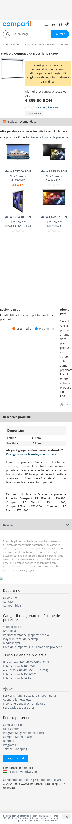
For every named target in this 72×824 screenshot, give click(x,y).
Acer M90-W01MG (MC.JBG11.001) (25, 670)
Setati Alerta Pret (69, 404)
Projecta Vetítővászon (23, 771)
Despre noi (10, 597)
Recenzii (8, 524)
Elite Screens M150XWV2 (19, 674)
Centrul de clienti (14, 725)
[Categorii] (46, 24)
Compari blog (12, 605)
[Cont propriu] (67, 24)
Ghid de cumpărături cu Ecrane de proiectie (32, 647)
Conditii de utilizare (48, 780)
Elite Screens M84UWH (18, 678)
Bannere (8, 741)
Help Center (11, 729)
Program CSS (11, 745)
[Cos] (60, 24)
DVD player (10, 631)
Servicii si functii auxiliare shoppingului (29, 695)
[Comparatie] (53, 24)
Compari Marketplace (17, 737)
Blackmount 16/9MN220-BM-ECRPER (27, 662)
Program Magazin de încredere (24, 733)
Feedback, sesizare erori (19, 707)
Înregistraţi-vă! (15, 758)
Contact (8, 601)
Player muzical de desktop (20, 639)
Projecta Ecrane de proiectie (49, 137)
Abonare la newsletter (18, 699)
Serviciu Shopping (15, 749)
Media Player (11, 643)
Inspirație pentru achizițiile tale (24, 703)
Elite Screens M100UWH (19, 666)
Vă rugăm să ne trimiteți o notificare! (31, 454)
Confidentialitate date (17, 780)
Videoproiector (13, 627)
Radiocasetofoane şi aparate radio (26, 635)
